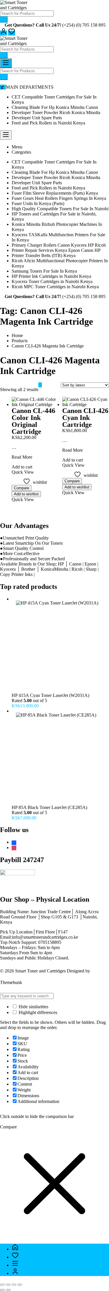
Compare (21, 488)
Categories (21, 152)
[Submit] (4, 19)
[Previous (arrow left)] (2, 1290)
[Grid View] (40, 384)
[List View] (43, 384)
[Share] (14, 1285)
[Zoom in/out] (2, 1285)
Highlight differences (37, 1012)
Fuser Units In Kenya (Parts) (38, 203)
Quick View (23, 499)
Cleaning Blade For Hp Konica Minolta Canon (55, 107)
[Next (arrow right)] (8, 1290)
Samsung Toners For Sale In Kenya (44, 271)
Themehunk (11, 982)
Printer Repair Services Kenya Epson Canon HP (56, 250)
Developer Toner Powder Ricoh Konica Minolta (56, 112)
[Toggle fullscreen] (8, 1285)
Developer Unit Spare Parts (37, 117)
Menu (17, 146)
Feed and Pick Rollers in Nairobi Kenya (48, 122)
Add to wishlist (26, 494)
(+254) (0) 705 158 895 (84, 25)
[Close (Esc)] (19, 1285)
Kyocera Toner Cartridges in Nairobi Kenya (52, 281)
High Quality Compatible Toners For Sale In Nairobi (60, 208)
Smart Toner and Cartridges (40, 970)
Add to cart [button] (22, 466)
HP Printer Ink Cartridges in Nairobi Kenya (51, 276)
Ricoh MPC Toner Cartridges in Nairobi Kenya (55, 286)
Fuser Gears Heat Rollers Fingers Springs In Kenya (59, 198)
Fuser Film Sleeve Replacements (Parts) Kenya (55, 193)
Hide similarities (32, 1006)
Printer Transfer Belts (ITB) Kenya (44, 255)
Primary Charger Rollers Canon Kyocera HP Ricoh (59, 245)
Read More (22, 457)
